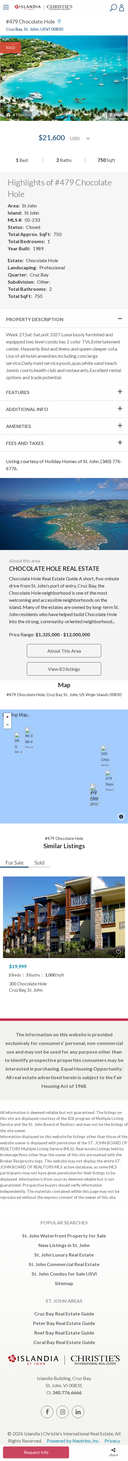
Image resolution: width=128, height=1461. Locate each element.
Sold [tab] (39, 862)
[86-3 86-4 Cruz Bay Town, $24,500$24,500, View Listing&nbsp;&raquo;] (29, 737)
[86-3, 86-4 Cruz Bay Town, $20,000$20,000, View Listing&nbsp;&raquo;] (18, 742)
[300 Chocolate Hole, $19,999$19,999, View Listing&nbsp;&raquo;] (105, 755)
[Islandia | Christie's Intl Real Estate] (42, 11)
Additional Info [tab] (27, 409)
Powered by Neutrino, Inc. (73, 1440)
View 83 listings (64, 669)
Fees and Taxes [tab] (25, 443)
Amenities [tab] (18, 426)
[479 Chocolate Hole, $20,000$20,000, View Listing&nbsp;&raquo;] (94, 795)
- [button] (7, 725)
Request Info (36, 1452)
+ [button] (7, 717)
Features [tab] (17, 392)
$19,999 (17, 966)
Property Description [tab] (34, 319)
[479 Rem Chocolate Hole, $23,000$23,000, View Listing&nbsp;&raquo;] (109, 780)
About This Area (64, 651)
